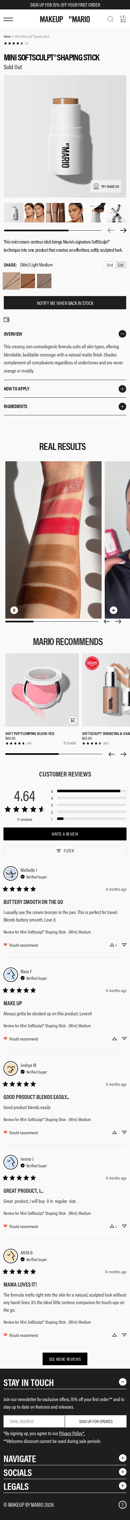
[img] (34, 876)
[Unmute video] (35, 610)
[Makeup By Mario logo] (65, 19)
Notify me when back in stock (65, 302)
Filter (69, 850)
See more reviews (65, 1359)
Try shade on (110, 186)
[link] (16, 43)
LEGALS (16, 1486)
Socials (17, 1472)
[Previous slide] (106, 621)
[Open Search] (110, 19)
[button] (72, 720)
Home (7, 36)
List (120, 265)
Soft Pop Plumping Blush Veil (30, 733)
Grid (110, 265)
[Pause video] (25, 610)
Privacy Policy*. (72, 1433)
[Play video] (125, 610)
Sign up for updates (96, 1421)
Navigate (19, 1458)
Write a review (65, 834)
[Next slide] (118, 621)
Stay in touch (28, 1382)
